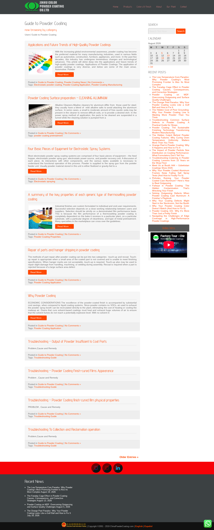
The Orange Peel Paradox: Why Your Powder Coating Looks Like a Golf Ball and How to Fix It (170, 105)
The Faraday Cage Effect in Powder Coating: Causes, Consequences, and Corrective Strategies (170, 89)
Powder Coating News (75, 82)
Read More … (64, 74)
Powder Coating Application (76, 84)
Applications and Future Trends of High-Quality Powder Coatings (69, 45)
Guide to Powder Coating (50, 82)
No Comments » (96, 82)
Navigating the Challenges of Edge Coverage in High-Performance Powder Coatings (170, 218)
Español (148, 526)
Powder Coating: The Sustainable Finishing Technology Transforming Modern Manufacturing (170, 130)
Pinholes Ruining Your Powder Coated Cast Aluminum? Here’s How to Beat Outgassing (170, 180)
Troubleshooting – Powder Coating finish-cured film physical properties (73, 400)
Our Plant (171, 6)
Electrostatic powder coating (48, 84)
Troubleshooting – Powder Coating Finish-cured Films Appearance (70, 371)
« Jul (150, 66)
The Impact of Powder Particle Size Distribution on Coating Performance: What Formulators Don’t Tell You (170, 152)
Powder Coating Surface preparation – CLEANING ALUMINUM (67, 98)
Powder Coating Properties (47, 237)
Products (127, 6)
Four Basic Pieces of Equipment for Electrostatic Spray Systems (69, 149)
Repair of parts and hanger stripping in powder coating (63, 250)
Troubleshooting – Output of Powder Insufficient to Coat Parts (67, 341)
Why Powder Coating (42, 295)
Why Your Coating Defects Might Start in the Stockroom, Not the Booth (170, 201)
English (139, 526)
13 (168, 55)
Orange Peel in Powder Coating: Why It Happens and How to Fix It (170, 146)
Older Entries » (129, 457)
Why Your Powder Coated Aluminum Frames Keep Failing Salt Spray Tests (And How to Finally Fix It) (170, 173)
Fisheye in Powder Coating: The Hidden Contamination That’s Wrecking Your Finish (170, 188)
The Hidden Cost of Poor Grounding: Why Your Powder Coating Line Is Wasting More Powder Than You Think (170, 114)
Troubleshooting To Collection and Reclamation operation (64, 429)
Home (115, 6)
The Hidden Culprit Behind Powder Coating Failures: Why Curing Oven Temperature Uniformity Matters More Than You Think (170, 139)
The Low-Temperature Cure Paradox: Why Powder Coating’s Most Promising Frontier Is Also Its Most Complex (170, 81)
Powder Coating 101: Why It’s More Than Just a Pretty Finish (170, 212)
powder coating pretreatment (48, 135)
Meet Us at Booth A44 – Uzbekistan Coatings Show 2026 (170, 166)
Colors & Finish (144, 6)
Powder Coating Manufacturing (106, 84)
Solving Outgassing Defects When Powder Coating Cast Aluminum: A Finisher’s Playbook (170, 195)
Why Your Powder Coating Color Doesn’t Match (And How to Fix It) (170, 207)
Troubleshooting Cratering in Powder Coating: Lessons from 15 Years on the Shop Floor (170, 160)
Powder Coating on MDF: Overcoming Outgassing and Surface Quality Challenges (170, 97)
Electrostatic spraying (44, 181)
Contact (183, 6)
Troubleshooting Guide (45, 357)
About (159, 6)
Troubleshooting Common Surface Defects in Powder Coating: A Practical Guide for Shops (170, 122)
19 (162, 58)
